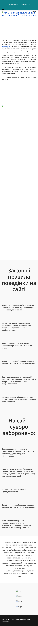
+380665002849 (13, 4)
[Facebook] (19, 2)
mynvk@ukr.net (25, 4)
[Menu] (3, 8)
